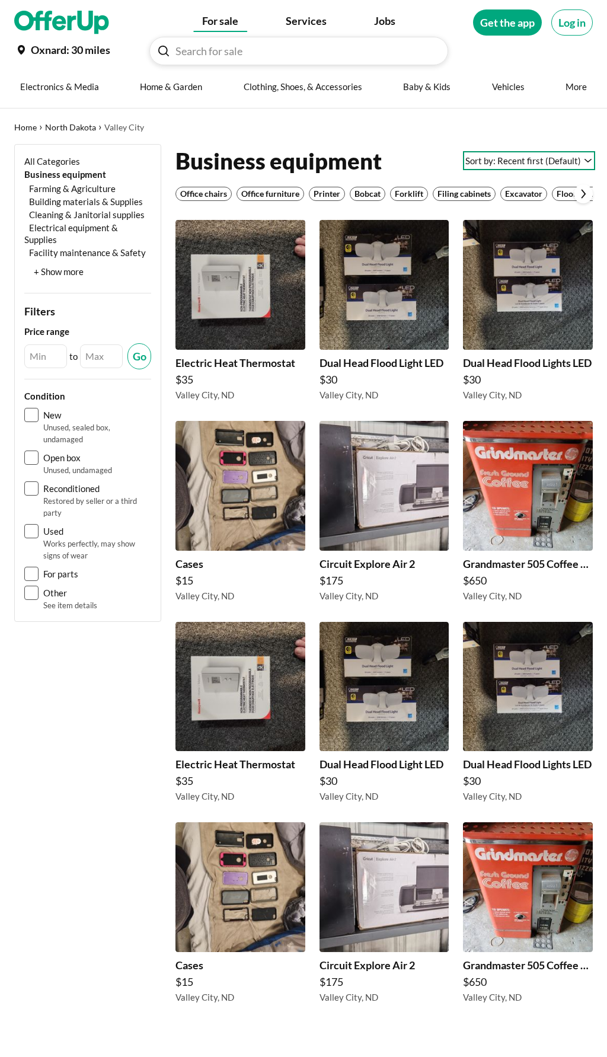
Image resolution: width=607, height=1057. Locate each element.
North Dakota (70, 127)
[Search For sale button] (163, 51)
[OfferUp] (61, 22)
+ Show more (59, 271)
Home (25, 127)
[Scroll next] (583, 193)
